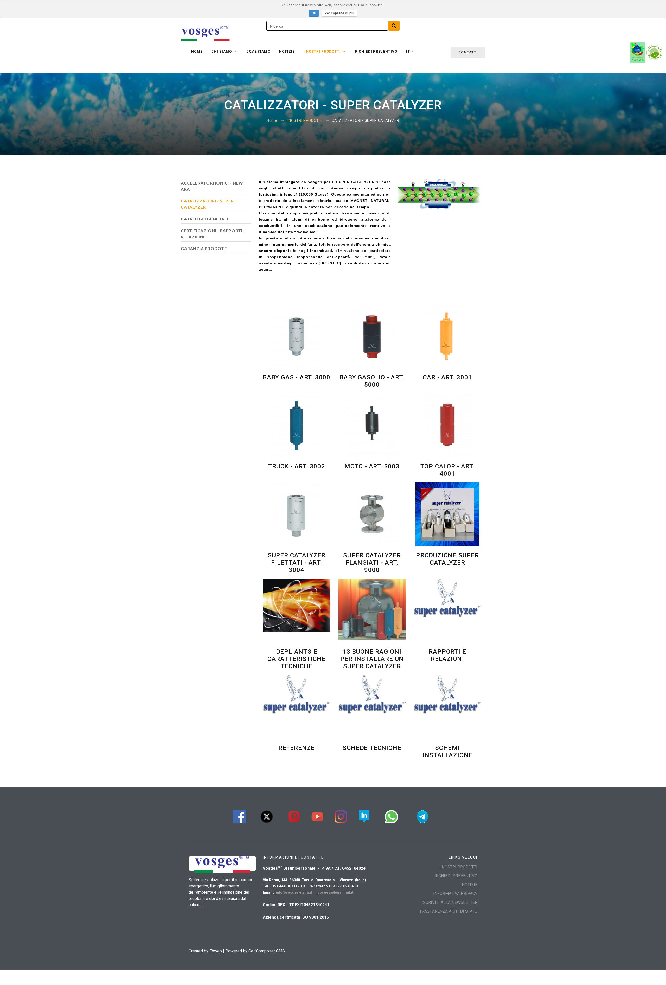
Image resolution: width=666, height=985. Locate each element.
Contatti (468, 52)
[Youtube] (317, 816)
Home (196, 51)
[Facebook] (239, 816)
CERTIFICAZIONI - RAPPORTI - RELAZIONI (213, 233)
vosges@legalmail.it (335, 892)
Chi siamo (222, 51)
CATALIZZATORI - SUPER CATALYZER (207, 203)
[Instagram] (340, 816)
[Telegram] (422, 816)
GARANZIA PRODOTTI (205, 248)
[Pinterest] (294, 816)
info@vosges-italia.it (294, 892)
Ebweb (215, 951)
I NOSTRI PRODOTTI (323, 51)
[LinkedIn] (364, 816)
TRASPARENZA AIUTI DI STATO (448, 911)
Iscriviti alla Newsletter (449, 902)
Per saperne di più (339, 13)
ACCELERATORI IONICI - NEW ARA (212, 186)
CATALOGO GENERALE (205, 218)
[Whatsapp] (391, 816)
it (408, 51)
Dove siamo (258, 51)
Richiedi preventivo (376, 51)
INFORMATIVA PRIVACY (455, 893)
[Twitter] (266, 816)
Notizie (287, 51)
